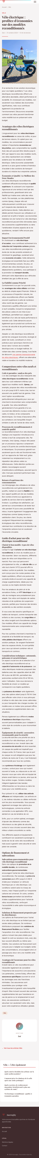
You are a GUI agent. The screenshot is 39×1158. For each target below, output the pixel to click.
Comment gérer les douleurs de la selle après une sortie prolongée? (18, 1079)
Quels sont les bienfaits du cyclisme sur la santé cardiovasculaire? (19, 1073)
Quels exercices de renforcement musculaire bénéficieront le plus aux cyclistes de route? (17, 1087)
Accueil (4, 7)
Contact (4, 1145)
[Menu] (35, 1)
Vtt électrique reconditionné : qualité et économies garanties (18, 1095)
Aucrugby (11, 1114)
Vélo (9, 7)
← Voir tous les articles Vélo (12, 1048)
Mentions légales (7, 1142)
